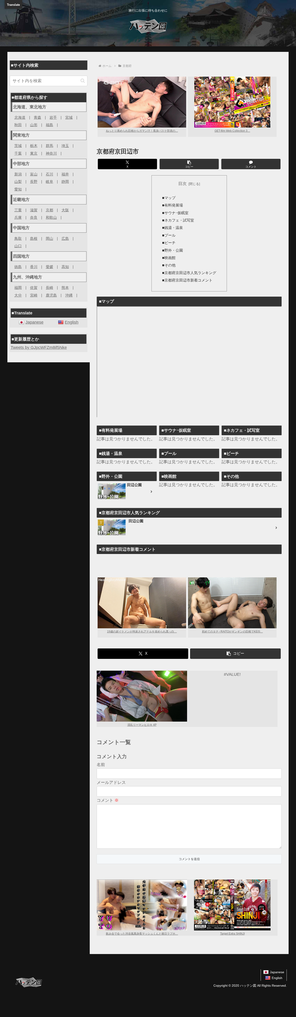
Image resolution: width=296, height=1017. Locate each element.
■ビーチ (169, 243)
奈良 (33, 217)
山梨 (18, 181)
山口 (18, 246)
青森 (37, 117)
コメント (108, 800)
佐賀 (33, 287)
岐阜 (49, 181)
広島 (65, 238)
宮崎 (33, 295)
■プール (169, 235)
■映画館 (169, 258)
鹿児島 (51, 295)
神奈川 (51, 153)
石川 (49, 174)
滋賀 (33, 210)
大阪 (65, 210)
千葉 (18, 153)
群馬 (49, 146)
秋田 (18, 125)
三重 (18, 210)
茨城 (18, 146)
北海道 (19, 117)
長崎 (49, 287)
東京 (33, 153)
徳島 (18, 267)
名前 (101, 764)
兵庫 (18, 217)
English (71, 322)
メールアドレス (111, 782)
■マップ (169, 198)
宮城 (69, 117)
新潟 (18, 174)
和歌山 (51, 217)
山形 (33, 125)
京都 (49, 210)
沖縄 (69, 295)
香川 (33, 267)
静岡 (65, 181)
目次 (182, 183)
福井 (65, 174)
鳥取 (18, 238)
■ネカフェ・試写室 (178, 220)
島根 (33, 238)
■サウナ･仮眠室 (175, 213)
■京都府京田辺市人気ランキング (189, 273)
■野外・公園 (172, 250)
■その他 (169, 265)
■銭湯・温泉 (172, 227)
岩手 (53, 117)
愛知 (18, 189)
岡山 (49, 238)
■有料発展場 (172, 205)
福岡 (18, 287)
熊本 (65, 287)
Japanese (34, 322)
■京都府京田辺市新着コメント (187, 280)
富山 (33, 174)
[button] (189, 164)
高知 (65, 267)
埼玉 (65, 146)
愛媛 (49, 267)
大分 (18, 295)
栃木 (33, 146)
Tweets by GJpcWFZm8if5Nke (39, 347)
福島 (49, 125)
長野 (33, 181)
